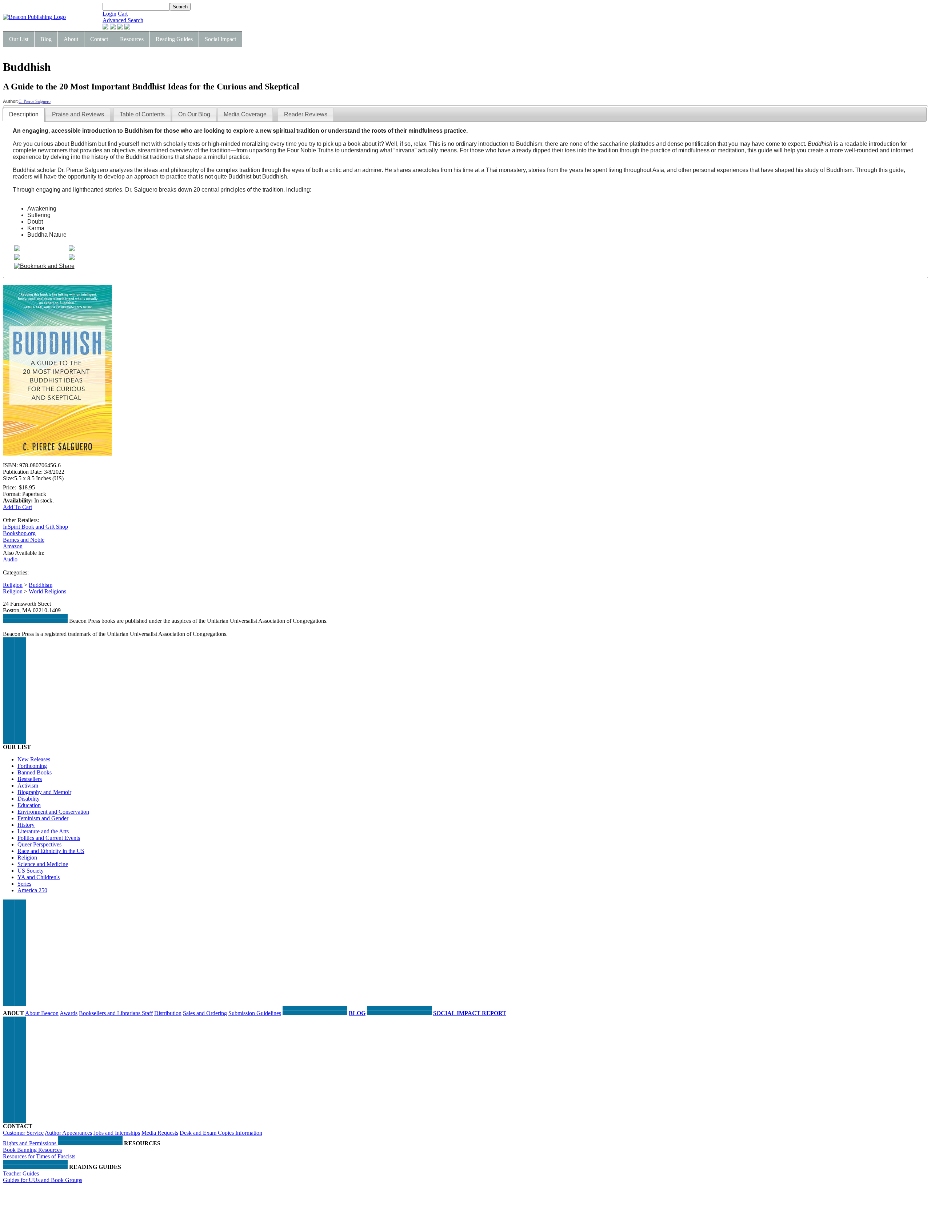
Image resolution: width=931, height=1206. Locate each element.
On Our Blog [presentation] (194, 114)
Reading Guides (174, 39)
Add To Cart (17, 507)
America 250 (32, 890)
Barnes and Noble (23, 540)
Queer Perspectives (39, 844)
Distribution (167, 1013)
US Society (30, 871)
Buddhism (40, 585)
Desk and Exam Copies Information (221, 1133)
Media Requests (159, 1133)
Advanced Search (123, 20)
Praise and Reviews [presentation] (78, 114)
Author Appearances (68, 1133)
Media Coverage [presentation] (245, 114)
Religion (13, 585)
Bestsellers (29, 779)
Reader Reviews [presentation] (305, 114)
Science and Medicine (42, 864)
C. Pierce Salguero (35, 101)
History (26, 825)
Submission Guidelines (254, 1013)
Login (109, 14)
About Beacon (42, 1013)
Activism (27, 785)
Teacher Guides (21, 1173)
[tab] (24, 115)
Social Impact (220, 39)
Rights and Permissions (30, 1143)
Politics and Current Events (48, 838)
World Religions (47, 591)
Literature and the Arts (43, 831)
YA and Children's (38, 877)
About (71, 39)
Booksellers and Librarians (110, 1013)
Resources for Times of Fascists (39, 1156)
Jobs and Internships (116, 1133)
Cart (123, 14)
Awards (68, 1013)
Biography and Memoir (44, 792)
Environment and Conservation (53, 812)
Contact (99, 39)
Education (29, 805)
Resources (132, 39)
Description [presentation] (24, 114)
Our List (18, 39)
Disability (28, 799)
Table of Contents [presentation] (142, 114)
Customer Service (23, 1133)
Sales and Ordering (205, 1013)
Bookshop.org (19, 533)
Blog (46, 39)
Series (24, 884)
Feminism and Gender (42, 818)
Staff (147, 1013)
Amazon (13, 546)
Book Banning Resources (32, 1150)
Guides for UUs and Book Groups (42, 1180)
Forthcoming (32, 766)
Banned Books (34, 772)
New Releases (33, 759)
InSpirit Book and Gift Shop (35, 527)
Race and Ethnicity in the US (50, 851)
